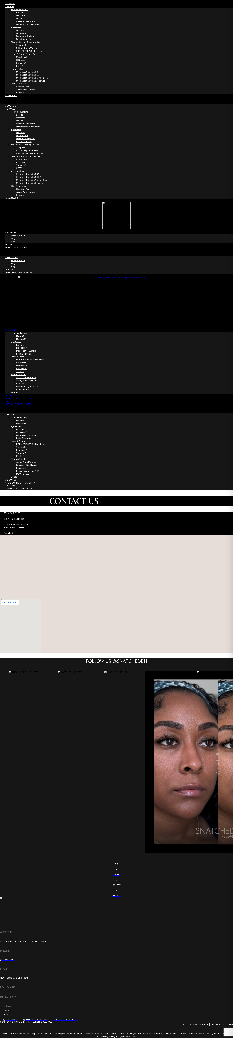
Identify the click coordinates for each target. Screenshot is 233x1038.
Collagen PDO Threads (27, 380)
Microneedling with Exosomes (30, 80)
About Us (10, 3)
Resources (10, 232)
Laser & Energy (18, 356)
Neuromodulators (19, 9)
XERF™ (19, 66)
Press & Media (18, 235)
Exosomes (21, 383)
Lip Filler (20, 30)
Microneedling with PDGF (28, 75)
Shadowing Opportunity (20, 398)
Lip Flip (19, 18)
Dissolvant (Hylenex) (26, 36)
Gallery (9, 244)
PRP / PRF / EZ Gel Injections (29, 51)
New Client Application (17, 247)
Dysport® (20, 15)
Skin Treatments (18, 83)
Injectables (16, 27)
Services (9, 6)
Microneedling (18, 69)
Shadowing (11, 95)
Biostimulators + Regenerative (25, 42)
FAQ (13, 241)
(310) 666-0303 (128, 1036)
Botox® (19, 12)
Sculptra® (21, 45)
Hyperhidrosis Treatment (28, 24)
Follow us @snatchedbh (116, 661)
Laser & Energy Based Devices (25, 54)
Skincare (20, 92)
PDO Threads (22, 389)
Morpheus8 (21, 57)
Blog (13, 238)
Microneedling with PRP (27, 72)
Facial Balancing (24, 39)
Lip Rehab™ (22, 33)
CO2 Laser (21, 60)
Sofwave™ (21, 63)
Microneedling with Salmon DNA (32, 78)
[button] (116, 100)
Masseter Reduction (25, 21)
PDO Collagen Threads (27, 48)
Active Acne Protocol (26, 89)
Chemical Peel (23, 86)
